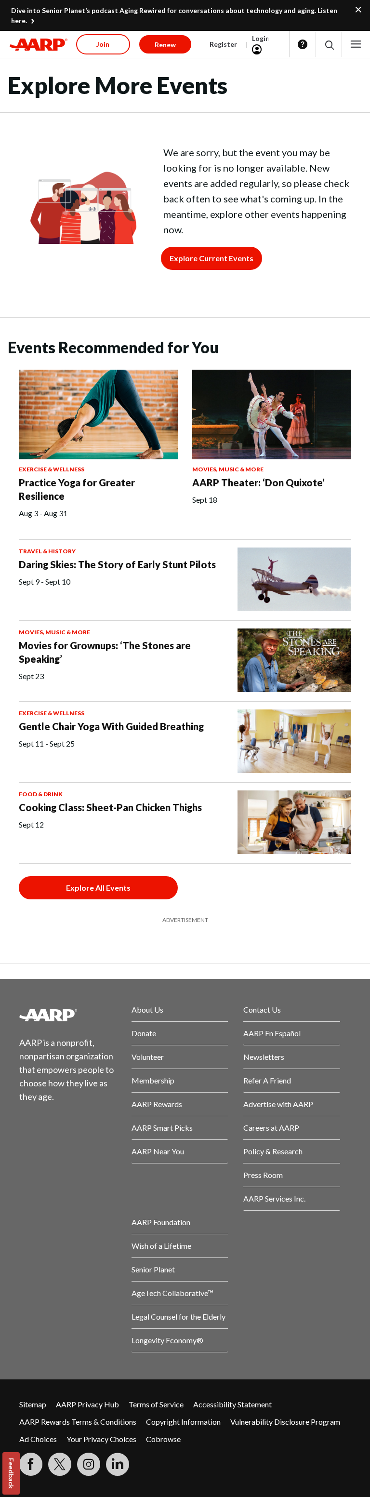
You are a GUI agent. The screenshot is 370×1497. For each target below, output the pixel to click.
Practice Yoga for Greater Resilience (77, 489)
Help (302, 44)
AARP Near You (158, 1151)
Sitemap (32, 1404)
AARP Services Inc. (274, 1198)
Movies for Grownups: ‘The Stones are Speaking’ (105, 652)
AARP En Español (272, 1033)
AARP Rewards (157, 1104)
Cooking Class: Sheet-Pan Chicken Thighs (110, 807)
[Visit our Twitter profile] (59, 1464)
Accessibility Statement (232, 1404)
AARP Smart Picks (162, 1127)
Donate (144, 1033)
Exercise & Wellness (51, 469)
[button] (329, 44)
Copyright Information (183, 1421)
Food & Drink (41, 794)
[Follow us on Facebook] (30, 1464)
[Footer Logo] (67, 1015)
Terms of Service (156, 1404)
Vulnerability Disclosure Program (285, 1421)
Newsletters (263, 1056)
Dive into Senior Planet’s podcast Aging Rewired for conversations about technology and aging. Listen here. (174, 15)
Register (223, 44)
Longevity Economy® (167, 1340)
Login (260, 38)
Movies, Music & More (228, 469)
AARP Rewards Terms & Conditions (77, 1421)
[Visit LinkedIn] (117, 1464)
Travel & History (47, 551)
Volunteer (148, 1056)
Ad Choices (38, 1439)
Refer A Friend (267, 1080)
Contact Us (262, 1009)
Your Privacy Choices (101, 1439)
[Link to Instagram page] (88, 1464)
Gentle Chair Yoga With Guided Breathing (111, 726)
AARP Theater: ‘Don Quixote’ (258, 482)
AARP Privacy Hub (87, 1404)
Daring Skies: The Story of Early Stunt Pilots (117, 564)
